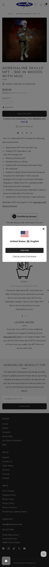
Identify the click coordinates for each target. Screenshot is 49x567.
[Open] (6, 561)
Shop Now (24, 250)
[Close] (44, 229)
